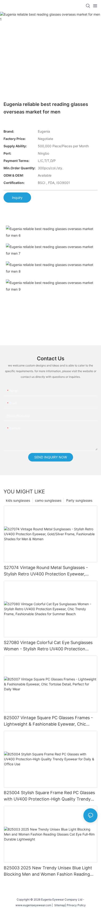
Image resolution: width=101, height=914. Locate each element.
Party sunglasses (79, 500)
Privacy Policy (76, 905)
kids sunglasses (18, 500)
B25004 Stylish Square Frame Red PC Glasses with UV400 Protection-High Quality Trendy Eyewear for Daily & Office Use (49, 796)
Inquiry (17, 198)
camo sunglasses (48, 500)
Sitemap (59, 905)
